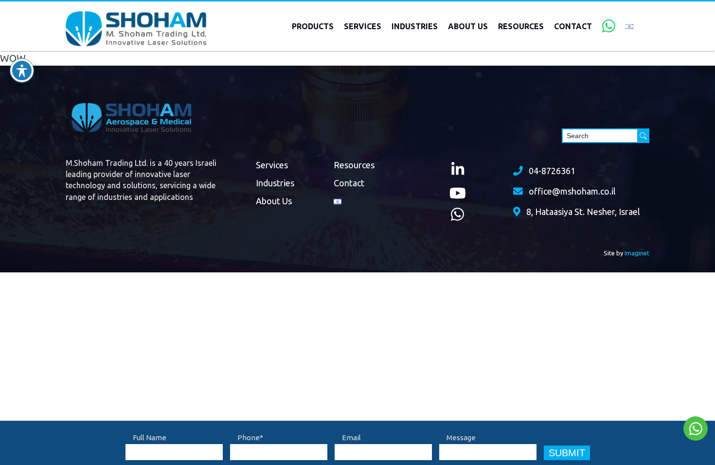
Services (362, 26)
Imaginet (637, 253)
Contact (573, 26)
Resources (521, 26)
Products (313, 26)
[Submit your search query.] (643, 135)
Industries (415, 26)
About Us (468, 26)
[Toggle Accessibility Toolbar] (22, 70)
